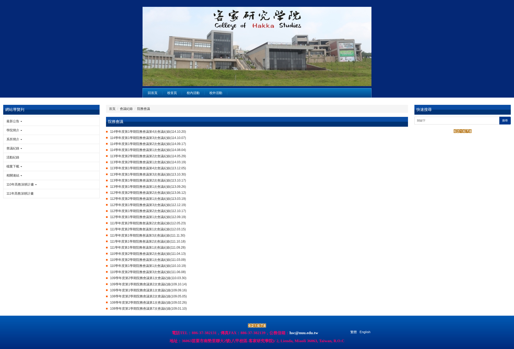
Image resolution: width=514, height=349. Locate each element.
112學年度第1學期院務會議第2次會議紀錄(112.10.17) (148, 211)
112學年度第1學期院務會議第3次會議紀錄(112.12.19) (148, 205)
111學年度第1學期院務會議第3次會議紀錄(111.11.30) (147, 235)
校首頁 (172, 93)
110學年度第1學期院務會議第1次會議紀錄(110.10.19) (148, 265)
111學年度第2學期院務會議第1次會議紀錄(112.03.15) (148, 229)
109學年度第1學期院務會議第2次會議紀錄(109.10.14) (148, 284)
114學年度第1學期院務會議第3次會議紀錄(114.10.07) (148, 138)
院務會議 (143, 108)
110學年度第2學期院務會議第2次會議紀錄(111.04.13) (148, 253)
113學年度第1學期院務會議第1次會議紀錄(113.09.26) (148, 186)
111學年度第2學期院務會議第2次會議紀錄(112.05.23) (148, 223)
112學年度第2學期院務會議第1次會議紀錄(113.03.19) (148, 198)
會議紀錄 (126, 108)
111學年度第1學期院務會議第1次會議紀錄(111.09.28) (148, 247)
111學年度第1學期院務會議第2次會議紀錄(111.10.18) (148, 241)
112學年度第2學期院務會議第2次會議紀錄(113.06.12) (148, 192)
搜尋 (505, 120)
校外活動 (215, 93)
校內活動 (193, 93)
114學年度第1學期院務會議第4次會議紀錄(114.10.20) (148, 131)
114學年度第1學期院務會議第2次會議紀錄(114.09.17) (148, 144)
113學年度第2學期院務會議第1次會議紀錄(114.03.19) (148, 162)
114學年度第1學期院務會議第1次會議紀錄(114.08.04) (148, 150)
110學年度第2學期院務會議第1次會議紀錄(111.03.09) (148, 259)
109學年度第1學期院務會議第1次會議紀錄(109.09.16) (148, 290)
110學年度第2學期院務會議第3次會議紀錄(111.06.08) (148, 272)
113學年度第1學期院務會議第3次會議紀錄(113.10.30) (148, 174)
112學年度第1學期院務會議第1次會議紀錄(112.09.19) (148, 217)
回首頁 (152, 93)
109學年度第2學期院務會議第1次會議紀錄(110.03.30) (148, 278)
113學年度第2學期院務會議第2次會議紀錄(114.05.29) (148, 156)
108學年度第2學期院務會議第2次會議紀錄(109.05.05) (148, 296)
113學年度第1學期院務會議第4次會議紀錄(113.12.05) (148, 168)
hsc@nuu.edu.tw (304, 333)
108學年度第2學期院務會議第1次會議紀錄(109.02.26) (148, 302)
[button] (51, 121)
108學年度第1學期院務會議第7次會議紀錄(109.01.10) (148, 308)
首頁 (112, 108)
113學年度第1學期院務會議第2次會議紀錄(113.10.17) (148, 180)
